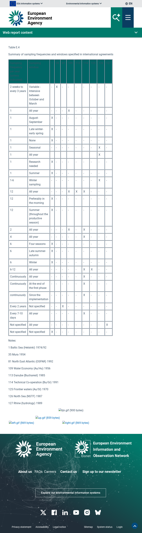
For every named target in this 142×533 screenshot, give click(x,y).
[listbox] (26, 3)
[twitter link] (43, 512)
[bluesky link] (98, 512)
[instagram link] (87, 512)
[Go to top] (135, 526)
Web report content (18, 32)
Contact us (68, 472)
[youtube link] (76, 512)
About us (25, 472)
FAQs (39, 472)
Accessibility (42, 527)
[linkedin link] (65, 512)
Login (120, 527)
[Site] (49, 18)
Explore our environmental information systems (70, 492)
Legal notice (59, 527)
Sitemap (88, 527)
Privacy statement (21, 527)
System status (104, 527)
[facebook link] (54, 512)
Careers (50, 472)
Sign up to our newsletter (101, 472)
